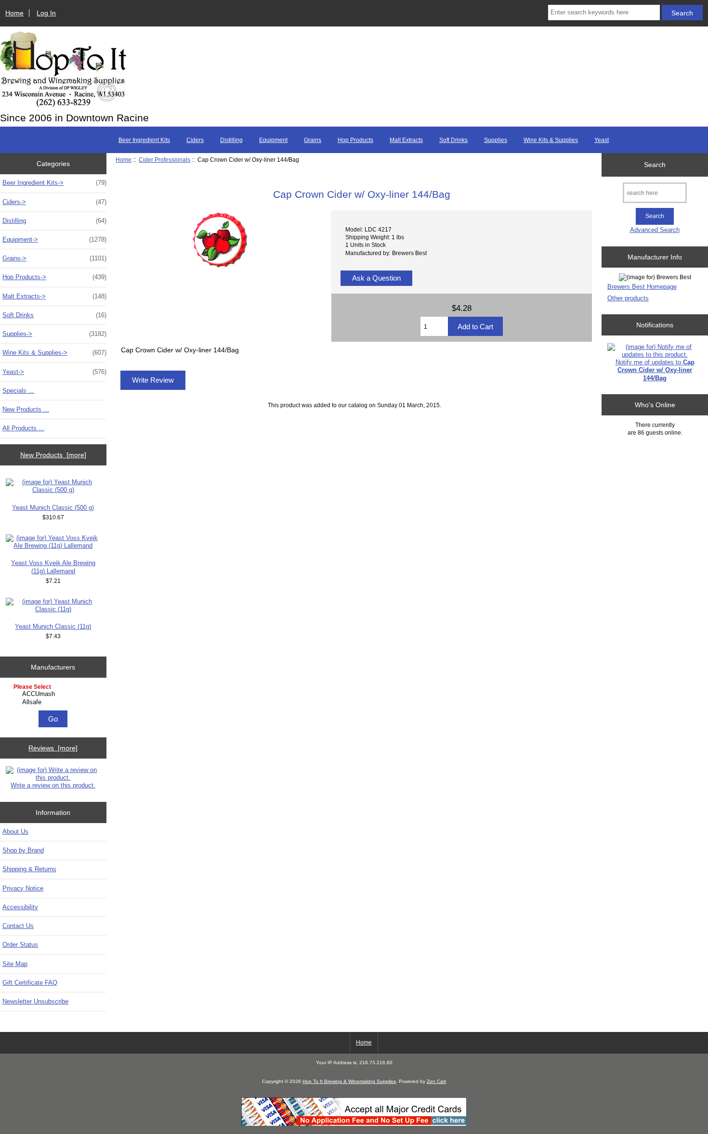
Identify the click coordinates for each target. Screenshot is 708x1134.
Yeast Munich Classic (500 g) (53, 507)
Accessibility (20, 907)
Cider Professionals (164, 159)
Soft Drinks (453, 140)
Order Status (20, 944)
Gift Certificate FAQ (29, 982)
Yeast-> (54, 371)
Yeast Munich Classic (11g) (53, 626)
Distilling (231, 140)
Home (14, 13)
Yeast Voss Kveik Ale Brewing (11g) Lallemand (53, 566)
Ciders (195, 140)
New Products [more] (53, 455)
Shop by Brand (23, 850)
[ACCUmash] (54, 694)
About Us (15, 831)
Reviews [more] (53, 748)
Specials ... (18, 390)
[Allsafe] (54, 702)
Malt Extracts (406, 140)
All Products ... (23, 428)
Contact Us (18, 925)
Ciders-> (54, 202)
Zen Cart (436, 1081)
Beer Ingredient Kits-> (54, 182)
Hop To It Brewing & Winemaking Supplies (349, 1081)
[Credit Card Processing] (354, 1124)
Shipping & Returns (29, 869)
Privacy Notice (22, 888)
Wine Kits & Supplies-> (54, 352)
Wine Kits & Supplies (551, 140)
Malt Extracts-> (54, 296)
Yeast (601, 140)
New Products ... (25, 409)
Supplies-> (54, 333)
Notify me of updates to (655, 370)
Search (655, 164)
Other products (628, 298)
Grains (312, 140)
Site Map (14, 963)
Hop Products (355, 140)
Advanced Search (655, 229)
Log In (46, 13)
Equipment (273, 140)
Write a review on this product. (53, 785)
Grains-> (54, 258)
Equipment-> (54, 239)
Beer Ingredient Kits (144, 140)
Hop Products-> (54, 277)
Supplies (495, 140)
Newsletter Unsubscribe (35, 1001)
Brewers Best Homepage (642, 286)
